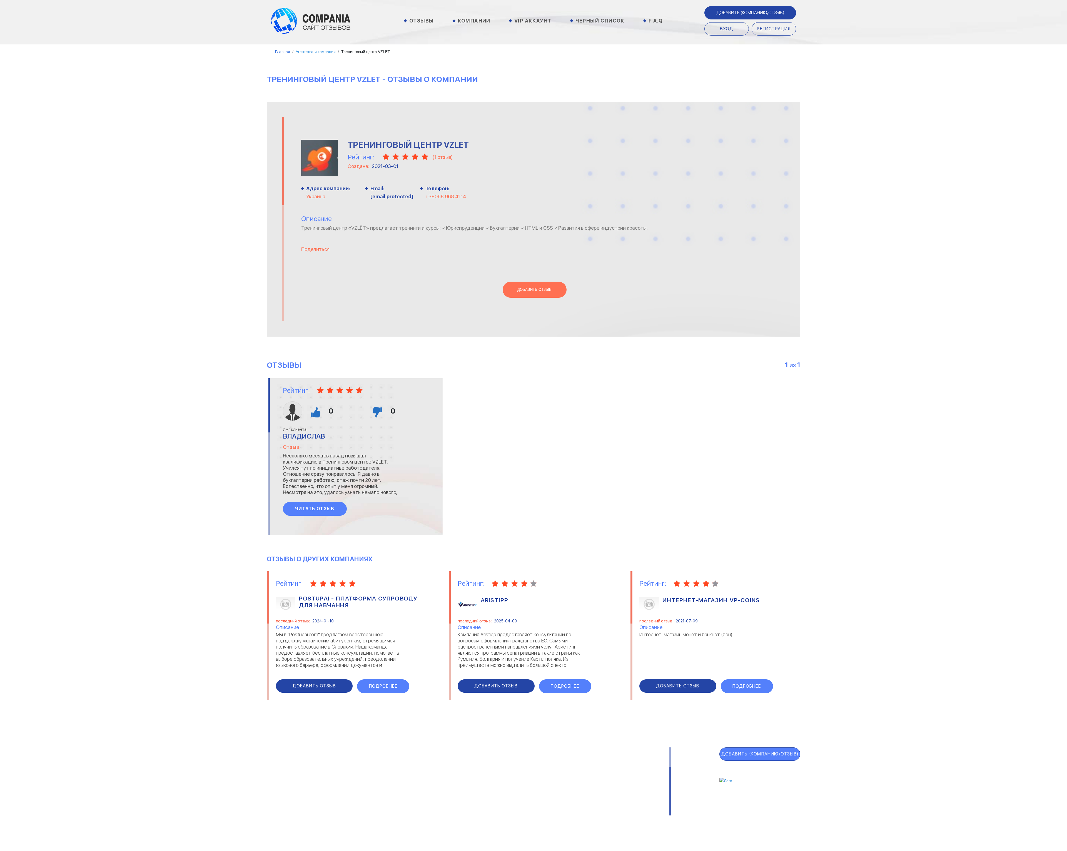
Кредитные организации (585, 766)
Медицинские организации (586, 800)
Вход (727, 28)
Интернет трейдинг (481, 775)
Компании (474, 21)
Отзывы (421, 21)
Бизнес (386, 783)
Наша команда (602, 819)
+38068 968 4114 (445, 196)
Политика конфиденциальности (535, 819)
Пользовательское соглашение (449, 819)
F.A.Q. (276, 807)
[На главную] (310, 20)
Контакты (389, 819)
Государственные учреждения (492, 766)
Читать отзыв (315, 508)
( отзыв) (442, 157)
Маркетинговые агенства (586, 791)
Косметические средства (488, 800)
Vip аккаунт (532, 21)
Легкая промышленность (585, 775)
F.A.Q (656, 21)
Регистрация (774, 28)
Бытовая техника (398, 800)
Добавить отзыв (534, 290)
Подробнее (383, 686)
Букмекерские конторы (403, 791)
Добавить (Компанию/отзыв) (750, 12)
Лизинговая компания (581, 783)
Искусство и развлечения (488, 791)
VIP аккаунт (290, 781)
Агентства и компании (403, 766)
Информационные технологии (492, 783)
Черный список (600, 21)
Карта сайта (291, 821)
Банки (385, 775)
